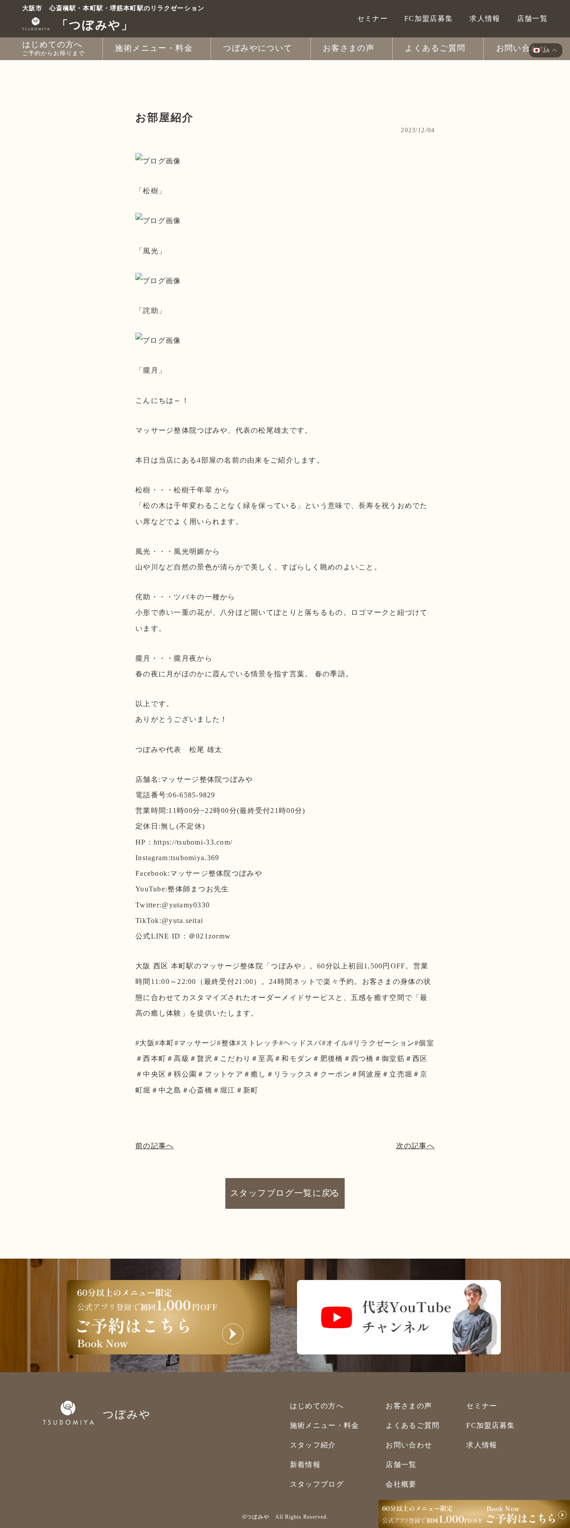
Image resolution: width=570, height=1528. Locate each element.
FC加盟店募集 (428, 18)
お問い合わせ (409, 1445)
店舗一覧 (532, 18)
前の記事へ (154, 1146)
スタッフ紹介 (313, 1445)
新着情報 (305, 1464)
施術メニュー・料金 (324, 1425)
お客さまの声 (409, 1406)
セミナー (372, 18)
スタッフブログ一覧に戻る (285, 1193)
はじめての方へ (317, 1406)
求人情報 (484, 18)
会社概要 (401, 1484)
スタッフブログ (317, 1484)
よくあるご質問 (413, 1425)
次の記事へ (415, 1146)
